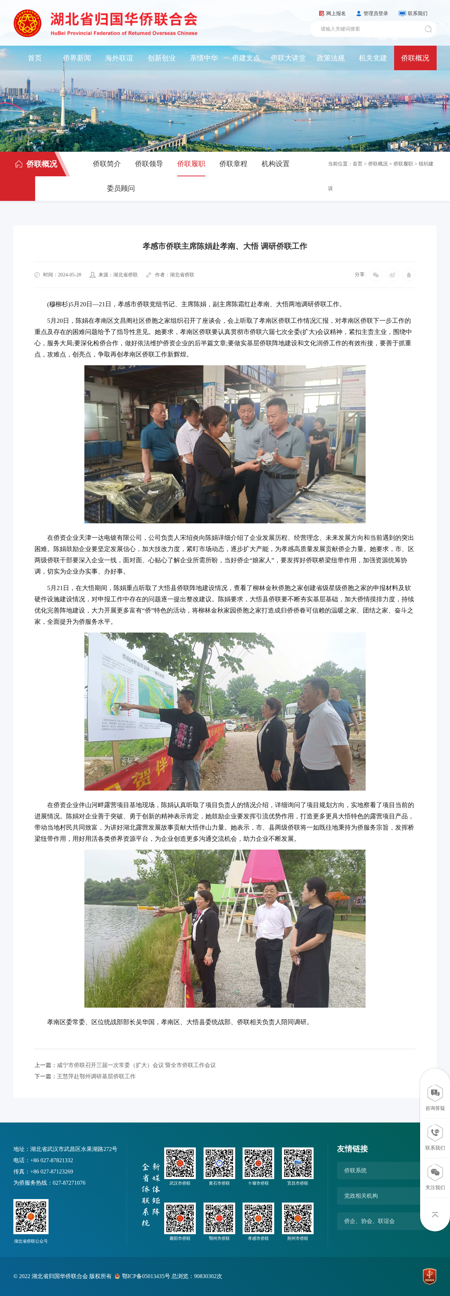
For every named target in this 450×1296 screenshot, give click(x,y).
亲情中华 (204, 58)
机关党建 (373, 58)
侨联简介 (107, 164)
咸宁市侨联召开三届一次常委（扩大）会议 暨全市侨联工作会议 (125, 1065)
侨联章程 (233, 164)
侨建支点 (246, 58)
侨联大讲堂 (288, 58)
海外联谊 (119, 58)
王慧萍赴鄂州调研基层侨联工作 (85, 1076)
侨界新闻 (77, 58)
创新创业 (162, 58)
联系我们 (418, 13)
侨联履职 (191, 164)
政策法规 (331, 58)
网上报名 (336, 13)
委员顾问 (121, 188)
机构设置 (276, 164)
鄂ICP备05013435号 (146, 1276)
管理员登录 (376, 13)
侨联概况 (415, 58)
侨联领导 (149, 164)
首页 (35, 58)
